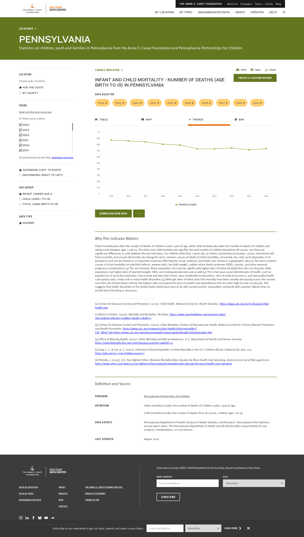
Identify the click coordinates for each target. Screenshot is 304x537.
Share (273, 69)
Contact (63, 506)
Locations (26, 28)
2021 (153, 103)
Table (103, 119)
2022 (136, 103)
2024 (101, 103)
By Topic (186, 12)
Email (258, 69)
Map (149, 119)
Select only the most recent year (35, 112)
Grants (269, 4)
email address (164, 476)
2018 (205, 103)
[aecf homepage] (32, 8)
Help (273, 12)
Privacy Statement (95, 493)
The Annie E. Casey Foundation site (104, 487)
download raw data (62, 157)
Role (225, 476)
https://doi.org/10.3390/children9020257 (119, 353)
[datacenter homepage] (58, 8)
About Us (232, 4)
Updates (257, 12)
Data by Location (28, 487)
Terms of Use (92, 499)
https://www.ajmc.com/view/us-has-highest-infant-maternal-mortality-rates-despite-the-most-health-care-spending (163, 363)
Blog (278, 4)
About (240, 12)
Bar (241, 119)
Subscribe (168, 497)
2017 (222, 103)
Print (244, 69)
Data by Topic (26, 493)
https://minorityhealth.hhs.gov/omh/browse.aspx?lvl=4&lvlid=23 (134, 343)
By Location (164, 12)
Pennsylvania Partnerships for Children (167, 396)
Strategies (246, 4)
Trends (197, 119)
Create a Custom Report (255, 78)
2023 (118, 103)
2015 (256, 103)
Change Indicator (107, 70)
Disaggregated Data (214, 12)
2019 (188, 103)
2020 (170, 103)
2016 (239, 103)
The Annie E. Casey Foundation (200, 3)
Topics (258, 4)
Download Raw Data (113, 213)
